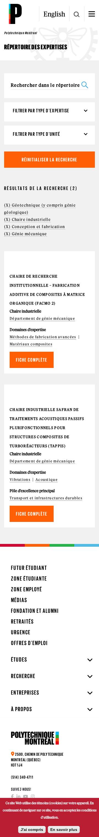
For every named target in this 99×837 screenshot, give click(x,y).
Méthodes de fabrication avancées (43, 337)
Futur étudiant (29, 568)
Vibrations (20, 479)
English (54, 14)
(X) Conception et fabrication (34, 226)
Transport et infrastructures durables (46, 498)
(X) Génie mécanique (25, 233)
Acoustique (46, 479)
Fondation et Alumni (35, 611)
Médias (19, 600)
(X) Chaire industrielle (27, 219)
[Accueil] (15, 14)
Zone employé (26, 589)
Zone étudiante (29, 578)
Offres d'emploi (29, 643)
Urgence (21, 632)
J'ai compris (32, 829)
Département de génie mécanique (42, 318)
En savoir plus (63, 829)
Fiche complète (31, 360)
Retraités (22, 621)
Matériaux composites (31, 344)
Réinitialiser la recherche (49, 159)
